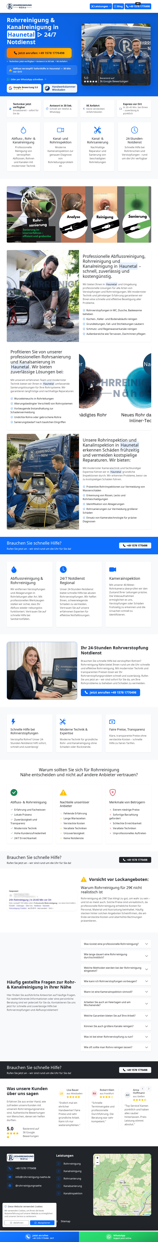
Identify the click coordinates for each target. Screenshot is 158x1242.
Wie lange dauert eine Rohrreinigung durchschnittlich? (105, 956)
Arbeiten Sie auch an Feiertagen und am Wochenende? (107, 1003)
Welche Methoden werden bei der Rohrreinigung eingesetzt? (112, 969)
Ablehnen (18, 1222)
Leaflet (147, 1215)
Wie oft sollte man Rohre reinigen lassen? (108, 1047)
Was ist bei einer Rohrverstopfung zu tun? (108, 1036)
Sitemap (65, 1222)
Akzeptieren (43, 1222)
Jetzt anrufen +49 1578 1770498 (112, 692)
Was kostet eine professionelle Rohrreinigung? (111, 944)
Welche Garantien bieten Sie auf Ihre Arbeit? (109, 1015)
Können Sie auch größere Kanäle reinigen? (108, 1026)
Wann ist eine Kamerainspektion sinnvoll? (108, 991)
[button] (123, 1182)
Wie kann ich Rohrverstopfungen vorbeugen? (110, 981)
